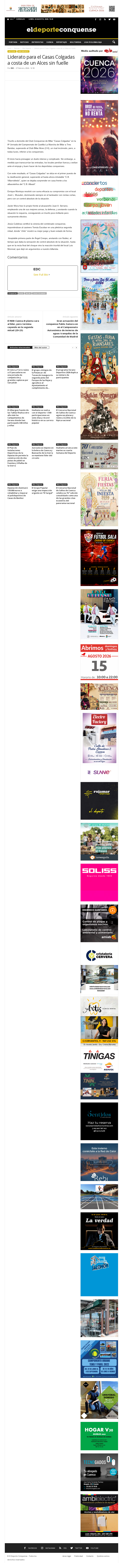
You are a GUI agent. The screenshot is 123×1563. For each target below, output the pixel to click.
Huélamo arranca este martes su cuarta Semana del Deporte (66, 450)
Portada (13, 42)
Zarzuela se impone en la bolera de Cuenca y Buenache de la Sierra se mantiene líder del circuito (43, 452)
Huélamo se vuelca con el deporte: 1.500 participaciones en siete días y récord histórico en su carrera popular (42, 416)
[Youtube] (114, 19)
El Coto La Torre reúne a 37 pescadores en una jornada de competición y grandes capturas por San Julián (18, 376)
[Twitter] (109, 19)
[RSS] (105, 19)
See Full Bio (40, 274)
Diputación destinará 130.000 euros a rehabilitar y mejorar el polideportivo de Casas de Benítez (18, 492)
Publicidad (78, 1556)
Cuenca (49, 42)
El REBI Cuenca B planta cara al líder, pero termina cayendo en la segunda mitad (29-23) (23, 325)
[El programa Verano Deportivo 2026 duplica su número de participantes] (67, 360)
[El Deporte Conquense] (61, 30)
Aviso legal (67, 1556)
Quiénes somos (103, 1556)
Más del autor (40, 347)
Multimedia (75, 42)
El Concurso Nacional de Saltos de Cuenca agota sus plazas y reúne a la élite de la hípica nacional (66, 415)
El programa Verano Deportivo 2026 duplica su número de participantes (67, 373)
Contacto (89, 1556)
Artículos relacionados (20, 347)
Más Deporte (26, 48)
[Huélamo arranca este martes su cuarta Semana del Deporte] (67, 437)
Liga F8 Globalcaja (93, 42)
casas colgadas (39, 293)
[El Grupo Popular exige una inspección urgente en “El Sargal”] (43, 478)
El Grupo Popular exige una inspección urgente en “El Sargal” (42, 490)
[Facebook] (95, 19)
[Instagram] (100, 19)
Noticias (24, 42)
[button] (113, 42)
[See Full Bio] (49, 274)
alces (21, 293)
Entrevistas (37, 42)
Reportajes (61, 42)
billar (28, 293)
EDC (12, 68)
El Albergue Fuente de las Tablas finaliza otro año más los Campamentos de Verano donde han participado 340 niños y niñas (18, 418)
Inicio (9, 48)
